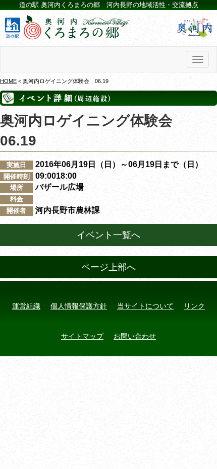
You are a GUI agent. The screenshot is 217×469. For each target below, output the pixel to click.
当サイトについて (145, 306)
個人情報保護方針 (78, 306)
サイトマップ (82, 336)
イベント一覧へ (108, 235)
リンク (194, 306)
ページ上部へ (108, 267)
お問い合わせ (135, 336)
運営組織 (26, 306)
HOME (8, 81)
